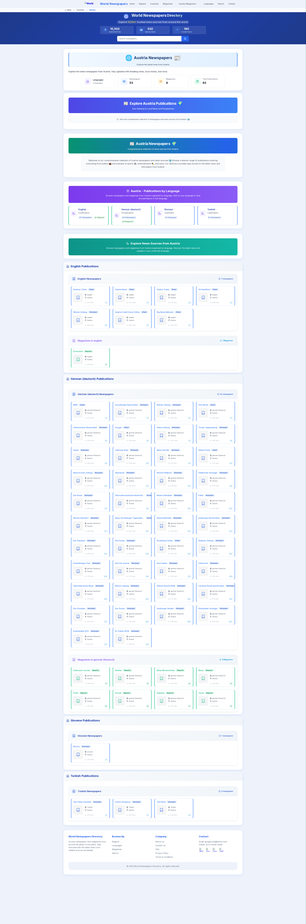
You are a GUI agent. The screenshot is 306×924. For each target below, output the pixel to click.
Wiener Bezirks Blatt (166, 586)
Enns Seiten (162, 563)
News (201, 670)
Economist (78, 351)
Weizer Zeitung (122, 586)
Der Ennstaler (79, 608)
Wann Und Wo (163, 450)
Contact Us (160, 845)
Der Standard (79, 540)
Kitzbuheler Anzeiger (208, 608)
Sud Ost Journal (122, 563)
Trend (201, 693)
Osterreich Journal (81, 670)
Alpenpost (119, 473)
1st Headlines (204, 289)
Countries (154, 4)
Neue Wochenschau (166, 670)
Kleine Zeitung (163, 427)
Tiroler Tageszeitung (207, 427)
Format (118, 693)
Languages (208, 4)
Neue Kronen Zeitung (83, 473)
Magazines (167, 4)
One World (203, 405)
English (82, 209)
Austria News (121, 289)
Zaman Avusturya (123, 802)
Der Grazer (120, 608)
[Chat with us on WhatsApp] (201, 849)
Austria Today (163, 289)
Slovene (168, 209)
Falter (201, 495)
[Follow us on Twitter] (221, 849)
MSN (75, 405)
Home (132, 4)
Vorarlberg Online (165, 540)
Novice (76, 746)
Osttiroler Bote (121, 450)
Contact (231, 4)
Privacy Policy (161, 853)
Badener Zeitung (205, 540)
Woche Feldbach (164, 473)
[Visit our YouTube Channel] (208, 849)
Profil (75, 693)
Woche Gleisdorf (80, 518)
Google (118, 427)
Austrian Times (80, 289)
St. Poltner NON (122, 631)
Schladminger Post (81, 563)
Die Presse (120, 540)
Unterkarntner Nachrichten (85, 427)
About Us (159, 841)
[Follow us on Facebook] (214, 849)
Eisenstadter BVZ (81, 631)
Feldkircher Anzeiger (207, 473)
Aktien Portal (204, 450)
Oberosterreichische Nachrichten (130, 495)
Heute (76, 450)
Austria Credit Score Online (127, 312)
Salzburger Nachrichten (209, 518)
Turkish (211, 209)
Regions (142, 4)
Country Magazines (187, 4)
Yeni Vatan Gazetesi (82, 802)
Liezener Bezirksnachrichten (211, 586)
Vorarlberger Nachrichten (126, 405)
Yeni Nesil (161, 802)
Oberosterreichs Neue (83, 586)
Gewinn (118, 670)
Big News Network (165, 312)
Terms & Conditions (164, 857)
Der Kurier (77, 495)
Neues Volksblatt (164, 495)
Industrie (160, 693)
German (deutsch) (131, 209)
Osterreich (203, 563)
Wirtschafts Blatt (164, 518)
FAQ (157, 849)
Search (221, 4)
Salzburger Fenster (165, 608)
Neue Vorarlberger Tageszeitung (130, 518)
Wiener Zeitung (80, 312)
